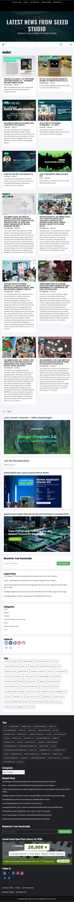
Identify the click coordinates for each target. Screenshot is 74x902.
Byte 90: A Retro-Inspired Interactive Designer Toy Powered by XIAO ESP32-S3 (54, 80)
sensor (25, 702)
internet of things (38, 671)
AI (7, 661)
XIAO (31, 707)
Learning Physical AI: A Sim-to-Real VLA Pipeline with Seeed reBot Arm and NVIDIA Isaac (32, 807)
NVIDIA (43, 681)
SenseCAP (58, 697)
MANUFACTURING (46, 2)
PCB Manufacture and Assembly (16, 692)
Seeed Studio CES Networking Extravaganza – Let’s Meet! (50, 124)
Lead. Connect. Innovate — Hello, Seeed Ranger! (28, 417)
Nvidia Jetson (53, 681)
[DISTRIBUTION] (44, 6)
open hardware (11, 686)
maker (57, 676)
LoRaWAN (17, 676)
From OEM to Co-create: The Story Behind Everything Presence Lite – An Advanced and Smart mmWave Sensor (19, 81)
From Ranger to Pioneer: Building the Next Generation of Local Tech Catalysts (30, 576)
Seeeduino (47, 697)
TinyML (8, 707)
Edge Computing (11, 666)
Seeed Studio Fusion (10, 61)
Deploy (48, 58)
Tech (5, 630)
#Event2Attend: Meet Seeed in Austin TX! (18, 174)
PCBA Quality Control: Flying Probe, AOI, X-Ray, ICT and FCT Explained (26, 811)
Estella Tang (9, 85)
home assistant (46, 666)
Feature (55, 58)
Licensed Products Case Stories (13, 58)
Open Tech (45, 686)
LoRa (8, 676)
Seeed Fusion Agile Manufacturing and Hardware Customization (36, 513)
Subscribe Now (63, 564)
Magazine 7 (43, 899)
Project (34, 692)
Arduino (15, 661)
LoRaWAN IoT (30, 676)
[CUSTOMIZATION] (37, 6)
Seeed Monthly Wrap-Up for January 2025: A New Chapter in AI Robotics (19, 124)
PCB (55, 686)
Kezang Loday (45, 83)
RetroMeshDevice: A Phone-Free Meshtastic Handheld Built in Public (27, 596)
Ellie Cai (7, 127)
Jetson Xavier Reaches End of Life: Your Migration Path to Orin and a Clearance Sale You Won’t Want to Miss (36, 586)
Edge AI (54, 661)
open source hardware (29, 686)
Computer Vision (41, 661)
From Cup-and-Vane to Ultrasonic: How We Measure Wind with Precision (27, 815)
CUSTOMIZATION (34, 2)
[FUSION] (33, 6)
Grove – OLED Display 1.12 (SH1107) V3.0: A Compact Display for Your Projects (30, 581)
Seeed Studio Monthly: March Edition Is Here (54, 175)
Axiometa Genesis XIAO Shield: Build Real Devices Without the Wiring (26, 819)
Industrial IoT (10, 671)
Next (9, 411)
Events (23, 666)
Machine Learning (44, 676)
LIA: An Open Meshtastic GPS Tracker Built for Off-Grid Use (22, 803)
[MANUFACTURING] (40, 6)
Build (42, 58)
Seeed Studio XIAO (33, 697)
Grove (33, 666)
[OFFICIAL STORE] (29, 6)
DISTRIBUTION (57, 2)
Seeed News (18, 697)
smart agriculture (39, 702)
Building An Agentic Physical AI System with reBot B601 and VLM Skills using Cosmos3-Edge (35, 592)
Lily (42, 178)
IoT (50, 671)
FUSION (25, 2)
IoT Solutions (61, 671)
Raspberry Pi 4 (60, 692)
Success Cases (55, 702)
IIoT (57, 666)
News (6, 102)
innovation (23, 671)
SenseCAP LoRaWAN (12, 702)
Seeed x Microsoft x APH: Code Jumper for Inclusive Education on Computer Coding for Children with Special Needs (55, 362)
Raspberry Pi (46, 692)
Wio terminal (19, 707)
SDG (7, 697)
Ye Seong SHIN (9, 228)
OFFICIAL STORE (16, 2)
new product (10, 681)
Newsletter (32, 681)
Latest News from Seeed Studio (37, 25)
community (27, 661)
